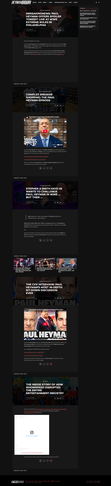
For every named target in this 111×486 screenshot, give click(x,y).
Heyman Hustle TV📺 (61, 2)
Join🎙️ (76, 2)
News (44, 2)
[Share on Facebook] (55, 30)
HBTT (70, 2)
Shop (39, 2)
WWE (50, 2)
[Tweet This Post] (58, 30)
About (35, 2)
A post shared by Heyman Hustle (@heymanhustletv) (32, 452)
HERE (34, 54)
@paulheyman (32, 216)
